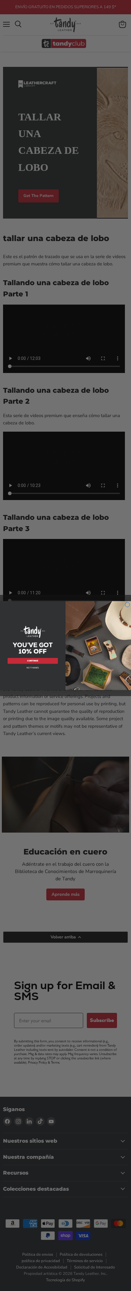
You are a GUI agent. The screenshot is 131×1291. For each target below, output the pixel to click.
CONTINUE (32, 660)
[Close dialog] (127, 604)
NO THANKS (33, 667)
